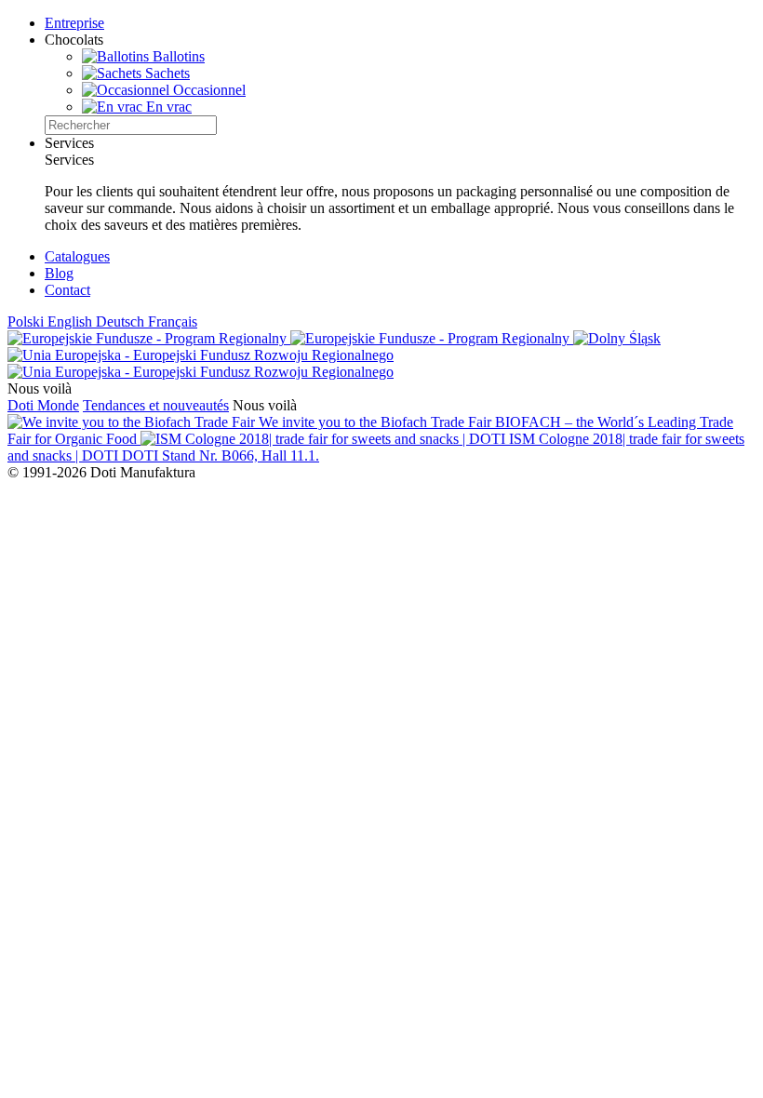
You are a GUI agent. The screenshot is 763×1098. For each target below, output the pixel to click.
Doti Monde (43, 405)
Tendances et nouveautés (156, 405)
